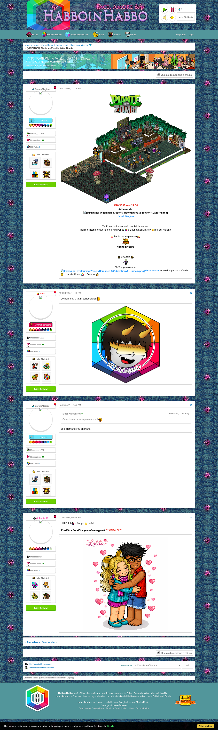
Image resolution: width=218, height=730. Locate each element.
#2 (191, 292)
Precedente (33, 642)
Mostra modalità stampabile (40, 663)
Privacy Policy (142, 708)
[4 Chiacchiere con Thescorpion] (35, 365)
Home (35, 34)
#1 (191, 88)
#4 (191, 517)
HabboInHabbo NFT (80, 34)
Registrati (180, 34)
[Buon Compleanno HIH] (46, 174)
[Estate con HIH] (46, 365)
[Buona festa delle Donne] (35, 595)
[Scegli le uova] (35, 584)
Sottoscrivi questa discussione (41, 667)
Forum (133, 34)
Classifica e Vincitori (79, 44)
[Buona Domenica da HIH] (35, 174)
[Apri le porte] (46, 584)
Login (191, 34)
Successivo (49, 642)
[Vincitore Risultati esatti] (35, 162)
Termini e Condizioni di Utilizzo (120, 708)
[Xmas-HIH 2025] (47, 162)
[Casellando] (46, 376)
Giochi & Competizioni (57, 44)
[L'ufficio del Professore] (35, 376)
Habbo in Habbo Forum (35, 44)
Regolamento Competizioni (92, 708)
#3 (191, 405)
